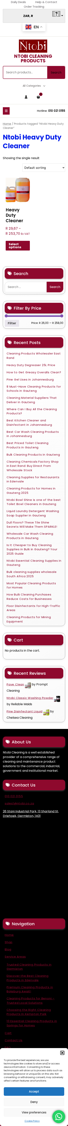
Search (56, 72)
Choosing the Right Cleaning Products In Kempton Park (29, 1012)
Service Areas (15, 957)
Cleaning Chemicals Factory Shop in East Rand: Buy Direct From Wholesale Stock (33, 466)
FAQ (8, 1047)
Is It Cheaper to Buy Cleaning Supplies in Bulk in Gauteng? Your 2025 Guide (32, 549)
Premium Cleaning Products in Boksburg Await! (30, 989)
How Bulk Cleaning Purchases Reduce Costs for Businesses (29, 596)
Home (7, 124)
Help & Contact (46, 2)
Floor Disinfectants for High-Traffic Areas (33, 608)
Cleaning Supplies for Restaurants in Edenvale (33, 479)
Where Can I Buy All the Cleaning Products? (32, 411)
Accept (34, 1091)
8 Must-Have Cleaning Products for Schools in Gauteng (34, 389)
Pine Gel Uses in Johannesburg (30, 379)
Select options (15, 245)
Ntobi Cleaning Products (33, 58)
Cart (8, 1033)
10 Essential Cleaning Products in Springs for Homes (32, 1023)
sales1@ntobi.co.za (19, 803)
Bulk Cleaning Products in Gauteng (33, 455)
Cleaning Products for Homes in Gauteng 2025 (31, 490)
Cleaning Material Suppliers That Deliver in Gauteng (32, 400)
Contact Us (13, 1040)
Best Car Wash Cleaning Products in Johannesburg (33, 434)
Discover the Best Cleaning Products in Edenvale (28, 978)
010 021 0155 (56, 111)
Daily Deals (18, 2)
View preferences (34, 1112)
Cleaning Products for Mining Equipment (29, 619)
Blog (8, 949)
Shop (8, 942)
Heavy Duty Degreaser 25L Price (31, 365)
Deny (34, 1102)
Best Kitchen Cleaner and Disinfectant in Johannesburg (29, 422)
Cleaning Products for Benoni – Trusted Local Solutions (31, 1000)
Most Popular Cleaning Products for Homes (31, 585)
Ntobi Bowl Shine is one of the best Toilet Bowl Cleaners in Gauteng (34, 502)
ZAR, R (28, 16)
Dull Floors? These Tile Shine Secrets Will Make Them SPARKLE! (32, 524)
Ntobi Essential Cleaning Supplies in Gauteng (34, 563)
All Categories (32, 86)
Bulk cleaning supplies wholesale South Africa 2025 (32, 574)
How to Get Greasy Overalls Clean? (34, 372)
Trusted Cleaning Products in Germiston (29, 967)
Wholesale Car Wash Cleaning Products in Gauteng (30, 536)
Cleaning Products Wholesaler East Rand (34, 355)
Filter (12, 323)
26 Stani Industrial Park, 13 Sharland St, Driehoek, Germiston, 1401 (31, 813)
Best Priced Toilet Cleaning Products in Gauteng (28, 445)
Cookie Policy (32, 1121)
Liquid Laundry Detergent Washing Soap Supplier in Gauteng (33, 513)
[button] (62, 1053)
